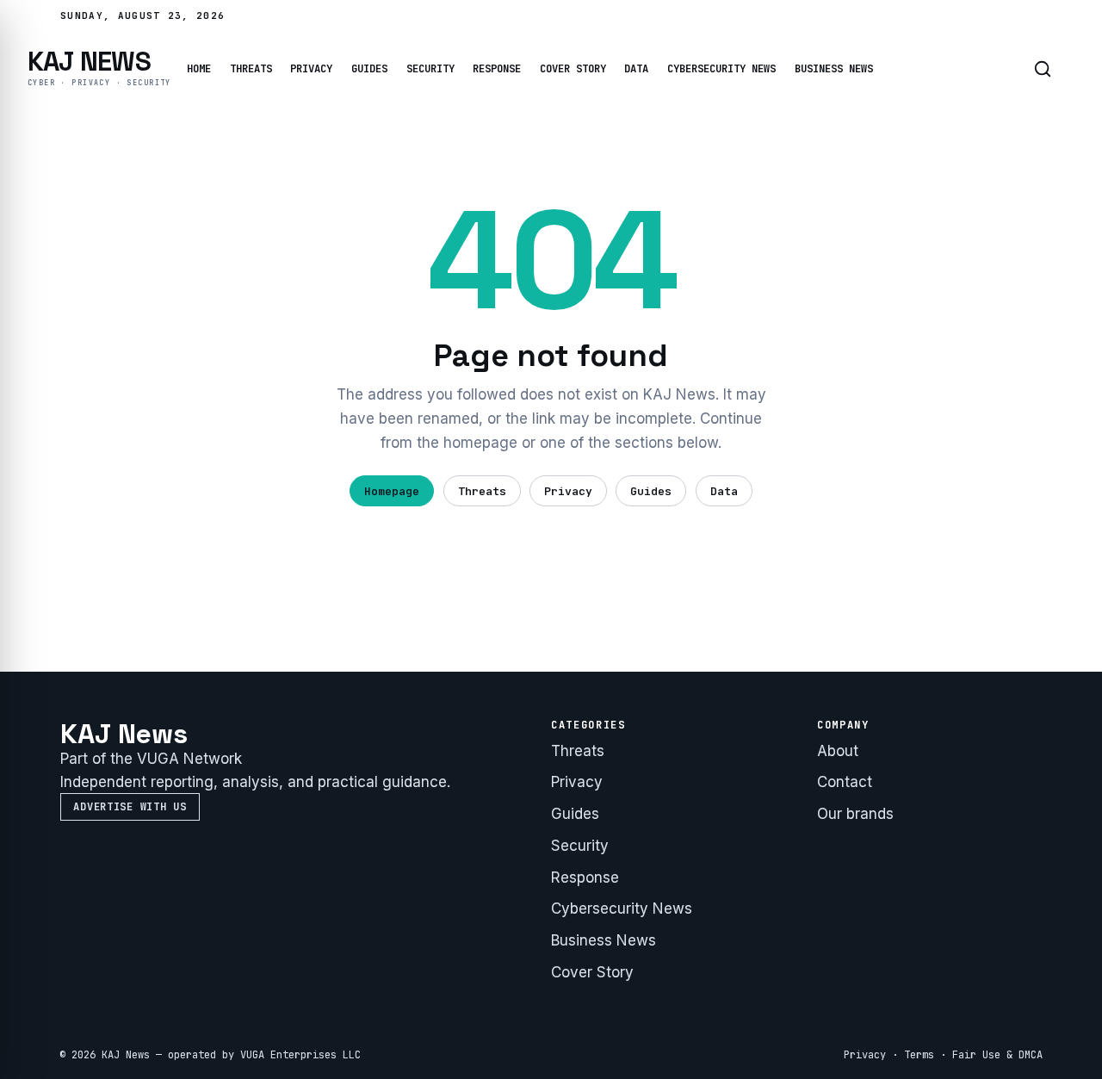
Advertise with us (129, 807)
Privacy (311, 69)
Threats (251, 69)
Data (636, 69)
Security (430, 69)
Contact (844, 782)
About (837, 751)
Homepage (391, 491)
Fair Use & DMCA (997, 1055)
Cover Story (573, 69)
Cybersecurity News (721, 69)
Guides (369, 69)
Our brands (855, 813)
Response (497, 69)
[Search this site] (1042, 69)
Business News (834, 69)
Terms (919, 1055)
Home (199, 69)
